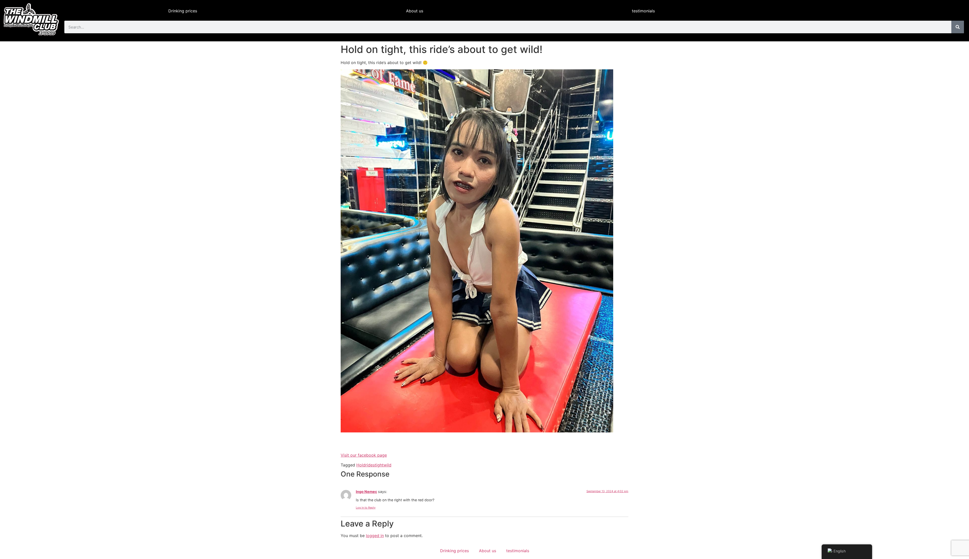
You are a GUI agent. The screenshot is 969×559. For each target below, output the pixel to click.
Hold (360, 464)
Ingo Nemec (366, 491)
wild (387, 464)
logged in (375, 535)
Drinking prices (182, 10)
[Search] (957, 27)
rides (370, 464)
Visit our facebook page (364, 455)
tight (379, 464)
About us (414, 10)
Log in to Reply (365, 507)
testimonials (643, 10)
